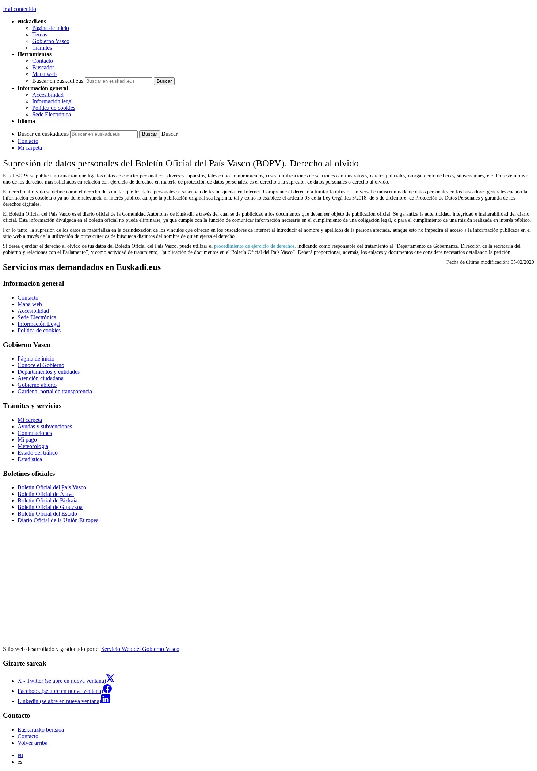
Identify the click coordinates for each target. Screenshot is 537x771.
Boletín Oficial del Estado (47, 513)
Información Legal (39, 324)
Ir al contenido (19, 9)
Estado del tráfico (38, 453)
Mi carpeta (30, 147)
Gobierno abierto (37, 385)
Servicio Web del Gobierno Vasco (140, 649)
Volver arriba (32, 743)
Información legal (52, 101)
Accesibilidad (48, 95)
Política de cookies (53, 108)
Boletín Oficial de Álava (46, 494)
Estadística (30, 459)
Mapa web (44, 74)
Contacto (42, 61)
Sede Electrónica (51, 114)
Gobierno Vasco (50, 41)
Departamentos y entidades (49, 372)
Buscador (43, 67)
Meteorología (33, 446)
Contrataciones (35, 433)
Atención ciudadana (41, 378)
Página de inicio (50, 28)
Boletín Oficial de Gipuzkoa (50, 507)
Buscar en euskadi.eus (57, 81)
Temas (39, 34)
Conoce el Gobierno (41, 365)
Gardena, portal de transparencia (55, 391)
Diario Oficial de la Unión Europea (58, 520)
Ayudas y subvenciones (45, 426)
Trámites (42, 48)
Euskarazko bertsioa (41, 729)
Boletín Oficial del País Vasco (52, 487)
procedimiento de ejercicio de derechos (254, 246)
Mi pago (27, 439)
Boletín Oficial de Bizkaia (47, 500)
